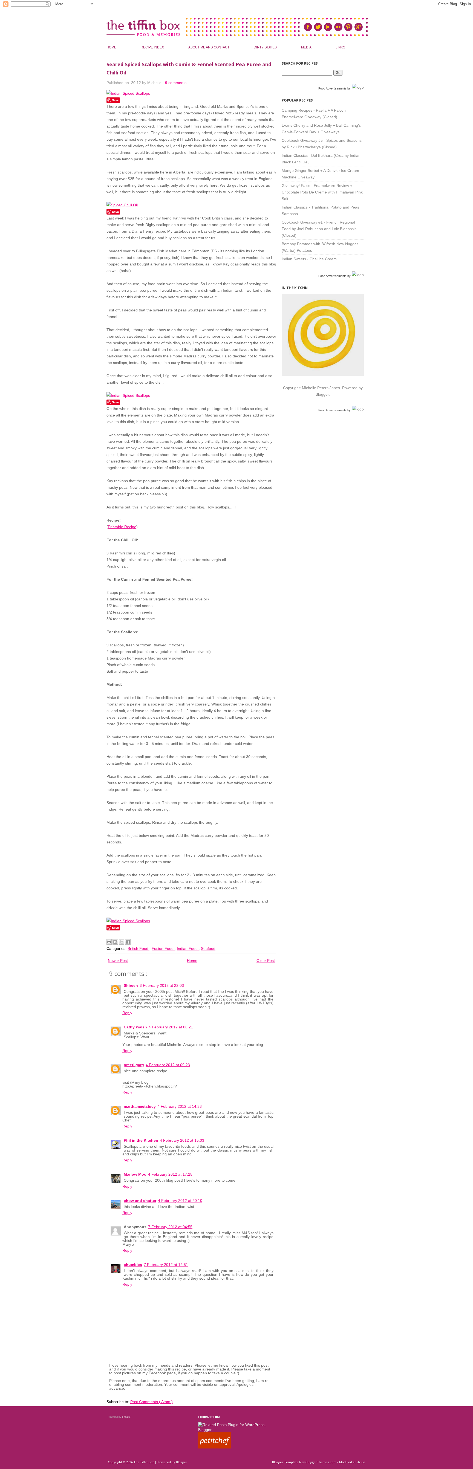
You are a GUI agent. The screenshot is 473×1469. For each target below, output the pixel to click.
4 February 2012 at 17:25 (170, 1174)
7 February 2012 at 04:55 (170, 1227)
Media (306, 47)
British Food (138, 948)
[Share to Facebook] (128, 942)
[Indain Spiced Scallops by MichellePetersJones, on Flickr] (128, 395)
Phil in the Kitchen (141, 1140)
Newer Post (118, 960)
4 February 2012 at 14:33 (179, 1106)
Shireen (131, 985)
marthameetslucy (140, 1106)
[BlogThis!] (115, 942)
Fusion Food (163, 948)
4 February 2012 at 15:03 (182, 1140)
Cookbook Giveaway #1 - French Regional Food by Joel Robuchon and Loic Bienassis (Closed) (319, 229)
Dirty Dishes (266, 47)
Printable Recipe (122, 527)
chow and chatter (140, 1200)
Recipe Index (153, 47)
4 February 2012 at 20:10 (180, 1200)
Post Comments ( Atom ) (151, 1401)
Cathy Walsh (135, 1027)
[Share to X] (121, 942)
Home (111, 47)
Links (340, 47)
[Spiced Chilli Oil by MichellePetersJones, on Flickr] (122, 205)
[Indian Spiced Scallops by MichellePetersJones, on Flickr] (128, 93)
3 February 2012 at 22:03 (162, 985)
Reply (127, 1013)
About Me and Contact (209, 47)
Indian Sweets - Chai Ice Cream (309, 259)
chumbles (133, 1264)
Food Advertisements (332, 88)
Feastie (126, 1417)
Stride (360, 1462)
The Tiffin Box (144, 1462)
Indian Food (188, 948)
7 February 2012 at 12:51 (166, 1264)
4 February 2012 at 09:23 (168, 1065)
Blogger (322, 394)
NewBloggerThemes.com (318, 1462)
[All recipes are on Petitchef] (214, 1447)
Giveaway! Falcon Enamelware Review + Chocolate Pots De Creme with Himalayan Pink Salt (322, 192)
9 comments (175, 82)
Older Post (265, 960)
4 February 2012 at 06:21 (171, 1027)
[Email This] (109, 942)
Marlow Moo (135, 1174)
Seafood (208, 948)
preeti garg (134, 1065)
